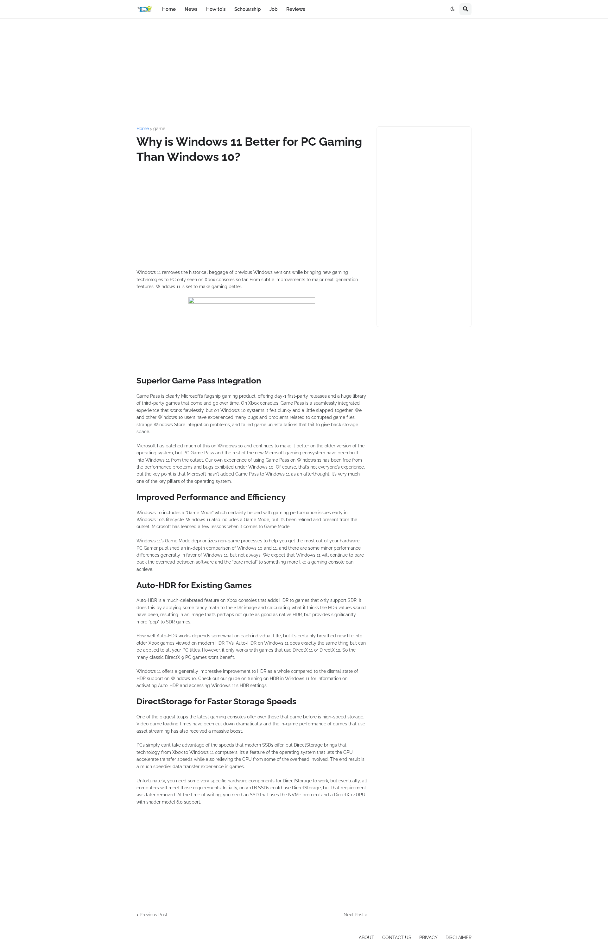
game (159, 128)
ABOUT (366, 937)
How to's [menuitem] (215, 9)
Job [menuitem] (273, 9)
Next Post (354, 914)
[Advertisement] (304, 72)
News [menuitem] (191, 9)
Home (142, 128)
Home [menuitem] (169, 9)
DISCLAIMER (459, 937)
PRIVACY (428, 937)
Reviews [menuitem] (295, 9)
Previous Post (154, 914)
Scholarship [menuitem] (247, 9)
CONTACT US (396, 937)
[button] (452, 9)
